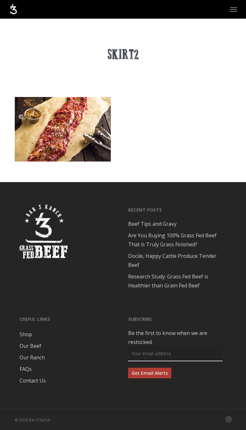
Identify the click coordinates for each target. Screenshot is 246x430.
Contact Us (33, 380)
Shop (26, 334)
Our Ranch (32, 357)
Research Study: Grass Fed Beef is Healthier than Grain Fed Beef (168, 281)
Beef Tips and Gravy (152, 223)
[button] (233, 9)
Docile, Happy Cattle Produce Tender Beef (172, 260)
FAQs (26, 369)
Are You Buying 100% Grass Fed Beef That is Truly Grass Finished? (172, 240)
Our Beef (30, 345)
